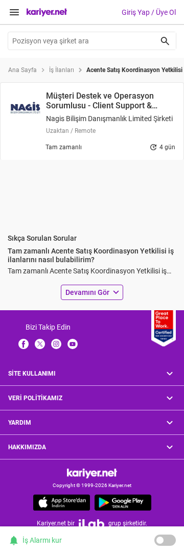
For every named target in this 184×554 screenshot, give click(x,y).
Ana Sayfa (22, 70)
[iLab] (91, 523)
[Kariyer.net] (92, 473)
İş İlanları (61, 70)
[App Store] (61, 502)
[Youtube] (72, 343)
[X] (40, 343)
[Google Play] (123, 502)
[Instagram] (56, 343)
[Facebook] (23, 343)
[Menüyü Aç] (14, 12)
